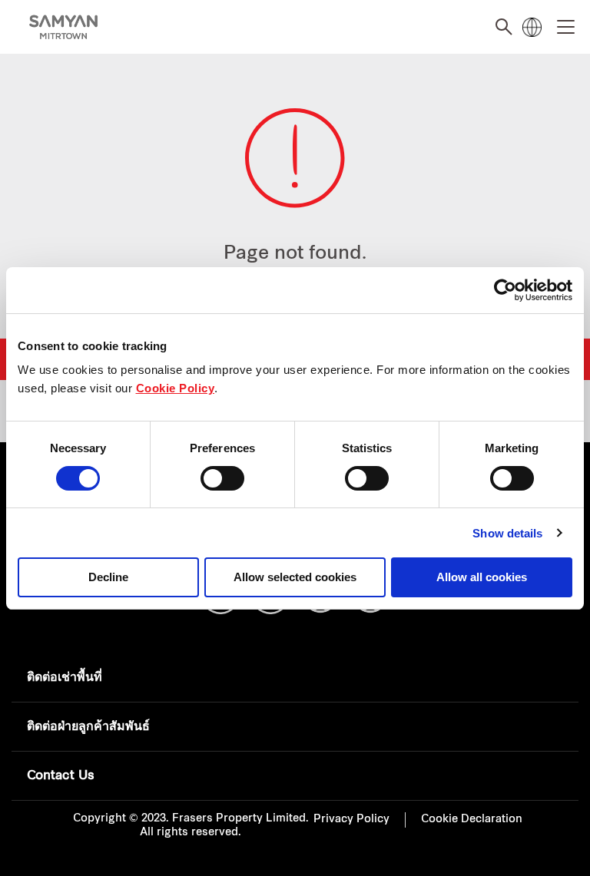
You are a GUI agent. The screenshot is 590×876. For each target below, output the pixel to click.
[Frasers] (63, 27)
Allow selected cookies (295, 576)
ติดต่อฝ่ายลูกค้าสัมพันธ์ (88, 727)
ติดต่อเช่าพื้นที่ (64, 678)
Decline (108, 576)
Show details (507, 533)
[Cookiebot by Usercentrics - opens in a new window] (505, 290)
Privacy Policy (351, 819)
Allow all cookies (481, 576)
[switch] (222, 478)
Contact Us (60, 776)
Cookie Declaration (471, 819)
